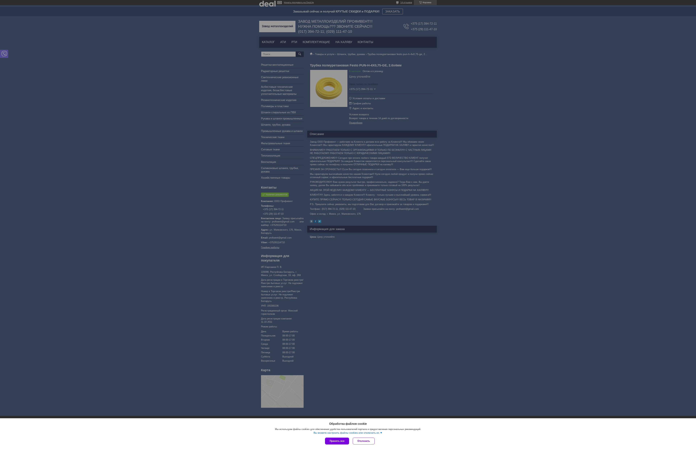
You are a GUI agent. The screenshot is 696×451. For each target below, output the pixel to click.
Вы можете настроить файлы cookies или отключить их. (347, 432)
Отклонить (363, 441)
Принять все (337, 441)
